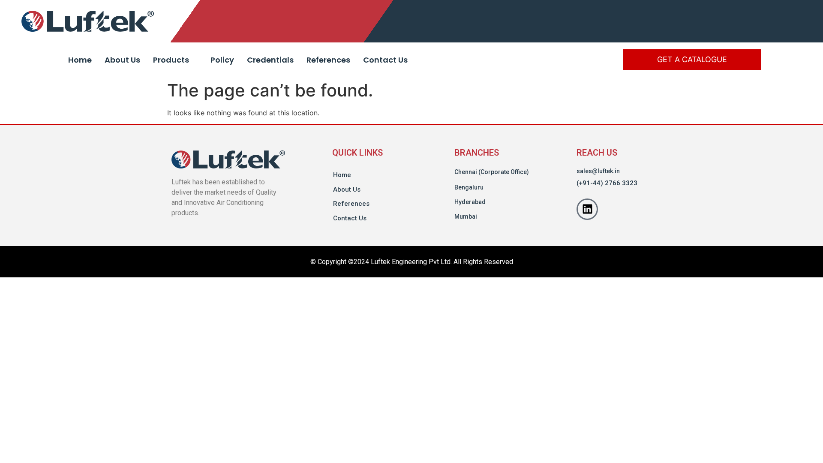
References (328, 59)
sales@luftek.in (598, 171)
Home (80, 59)
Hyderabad (470, 201)
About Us (122, 59)
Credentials (270, 59)
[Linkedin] (587, 209)
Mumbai (465, 216)
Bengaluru (469, 187)
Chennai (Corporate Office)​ (491, 171)
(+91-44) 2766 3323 (607, 183)
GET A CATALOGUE (692, 59)
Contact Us (385, 59)
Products (171, 59)
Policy (222, 59)
